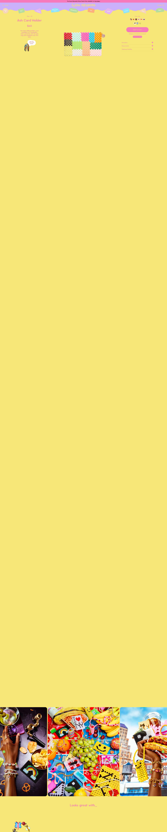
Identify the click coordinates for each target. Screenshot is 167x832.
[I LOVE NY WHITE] (138, 19)
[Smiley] (140, 23)
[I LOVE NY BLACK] (136, 19)
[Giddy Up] (131, 19)
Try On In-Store (137, 36)
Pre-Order (97, 1)
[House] (141, 19)
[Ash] (135, 23)
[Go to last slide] (4, 752)
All (31, 16)
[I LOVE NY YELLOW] (133, 19)
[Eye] (137, 23)
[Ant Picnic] (144, 19)
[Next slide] (163, 752)
